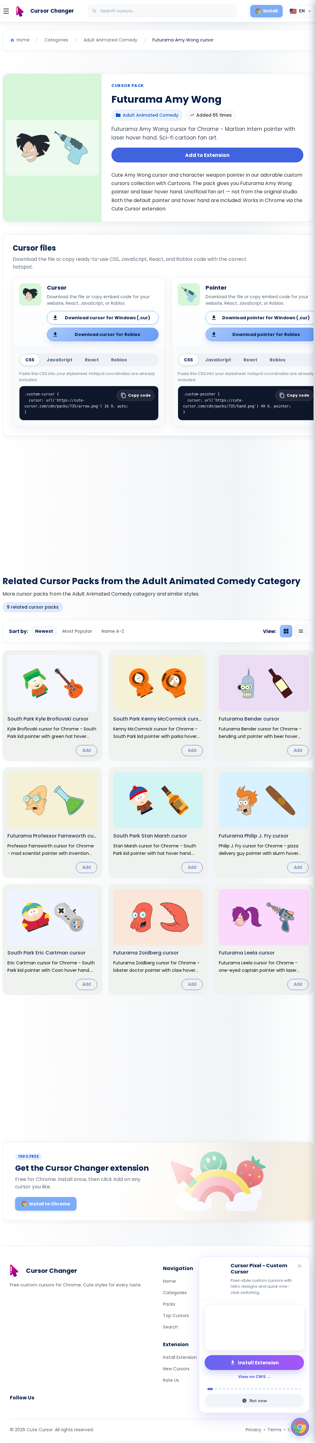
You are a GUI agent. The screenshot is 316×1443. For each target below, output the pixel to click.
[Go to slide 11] (252, 1389)
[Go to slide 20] (288, 1389)
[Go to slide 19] (284, 1389)
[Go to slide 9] (244, 1389)
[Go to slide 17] (276, 1389)
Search (170, 1327)
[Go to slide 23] (300, 1389)
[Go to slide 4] (224, 1389)
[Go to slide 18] (280, 1389)
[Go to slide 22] (296, 1389)
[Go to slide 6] (232, 1389)
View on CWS (252, 1377)
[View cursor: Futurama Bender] (264, 705)
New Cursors (176, 1369)
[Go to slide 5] (228, 1389)
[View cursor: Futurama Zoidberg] (158, 939)
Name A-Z (113, 631)
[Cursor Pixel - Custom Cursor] (254, 1327)
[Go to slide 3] (220, 1389)
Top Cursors (176, 1315)
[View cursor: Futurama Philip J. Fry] (264, 822)
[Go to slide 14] (264, 1389)
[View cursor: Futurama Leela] (264, 939)
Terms (274, 1430)
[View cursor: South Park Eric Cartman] (52, 939)
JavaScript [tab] (60, 360)
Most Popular (77, 631)
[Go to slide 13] (260, 1389)
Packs (169, 1304)
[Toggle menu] (6, 11)
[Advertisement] (158, 502)
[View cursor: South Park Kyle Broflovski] (52, 705)
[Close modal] (227, 681)
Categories (175, 1293)
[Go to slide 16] (272, 1389)
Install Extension (180, 1357)
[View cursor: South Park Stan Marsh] (158, 822)
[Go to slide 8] (240, 1389)
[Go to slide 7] (236, 1389)
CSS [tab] (29, 360)
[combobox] (163, 11)
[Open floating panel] (300, 1427)
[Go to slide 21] (292, 1389)
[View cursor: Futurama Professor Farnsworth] (52, 822)
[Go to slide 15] (268, 1389)
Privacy (253, 1430)
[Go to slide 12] (256, 1389)
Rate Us (171, 1380)
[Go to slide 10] (248, 1389)
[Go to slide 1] (208, 1389)
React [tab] (92, 360)
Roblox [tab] (119, 360)
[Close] (300, 1266)
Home (169, 1281)
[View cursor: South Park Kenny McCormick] (158, 705)
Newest (44, 631)
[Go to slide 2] (214, 1389)
